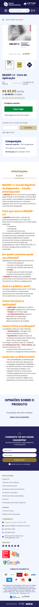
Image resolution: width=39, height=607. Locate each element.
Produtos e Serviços (10, 492)
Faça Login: (18, 109)
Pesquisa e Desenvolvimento (13, 489)
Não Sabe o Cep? (8, 133)
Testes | (12, 19)
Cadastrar (19, 460)
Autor (19, 175)
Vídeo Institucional (9, 486)
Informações (20, 171)
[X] (18, 546)
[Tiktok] (9, 546)
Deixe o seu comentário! (19, 417)
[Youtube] (12, 546)
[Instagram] (6, 546)
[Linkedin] (15, 546)
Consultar (28, 128)
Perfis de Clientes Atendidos (13, 496)
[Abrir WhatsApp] (34, 602)
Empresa (5, 479)
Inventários (19, 19)
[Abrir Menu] (5, 10)
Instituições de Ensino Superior (14, 503)
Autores (5, 499)
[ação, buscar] (27, 11)
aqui (10, 115)
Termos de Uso (8, 511)
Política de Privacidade (11, 514)
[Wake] (29, 604)
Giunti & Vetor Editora (10, 482)
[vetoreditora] (19, 4)
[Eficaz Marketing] (21, 604)
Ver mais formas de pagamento (13, 98)
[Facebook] (3, 546)
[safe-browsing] (11, 562)
